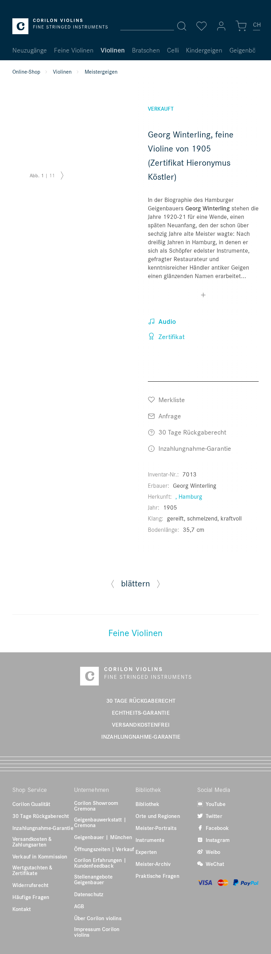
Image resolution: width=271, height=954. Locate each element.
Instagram (217, 840)
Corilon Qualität (31, 804)
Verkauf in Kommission (39, 856)
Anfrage (169, 415)
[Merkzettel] (201, 26)
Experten (146, 852)
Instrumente (150, 840)
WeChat (214, 864)
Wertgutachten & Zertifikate (32, 870)
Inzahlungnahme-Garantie (194, 448)
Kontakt (21, 909)
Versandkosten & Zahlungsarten (32, 841)
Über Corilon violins (97, 918)
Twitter (213, 816)
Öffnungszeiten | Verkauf (104, 849)
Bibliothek (147, 804)
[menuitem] (257, 27)
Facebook (216, 828)
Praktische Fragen (157, 876)
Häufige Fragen (30, 897)
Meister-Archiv (153, 864)
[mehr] (203, 296)
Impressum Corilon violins (97, 931)
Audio (166, 321)
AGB (79, 906)
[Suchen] (181, 26)
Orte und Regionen (158, 816)
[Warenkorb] (241, 26)
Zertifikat (171, 336)
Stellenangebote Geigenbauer (93, 879)
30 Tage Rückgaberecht (191, 431)
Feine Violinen (135, 633)
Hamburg (190, 496)
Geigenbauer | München (103, 837)
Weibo (212, 852)
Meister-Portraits (156, 828)
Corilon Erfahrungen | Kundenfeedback (100, 862)
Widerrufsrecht (30, 885)
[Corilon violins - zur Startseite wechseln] (60, 26)
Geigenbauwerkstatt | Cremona (100, 822)
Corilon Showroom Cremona (96, 805)
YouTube (214, 804)
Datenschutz (89, 894)
